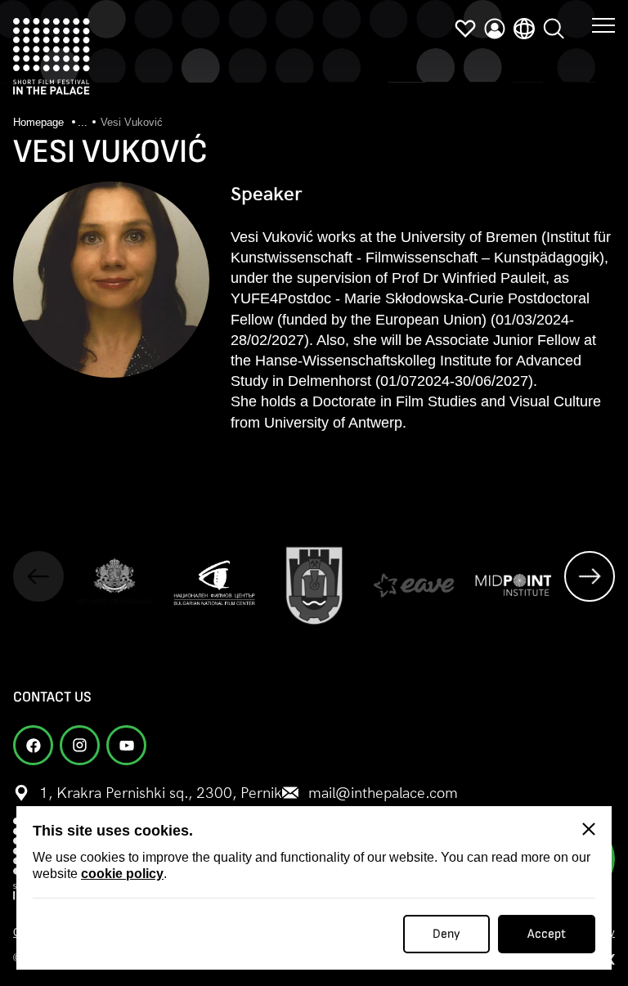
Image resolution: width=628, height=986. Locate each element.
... (82, 122)
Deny (446, 934)
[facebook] (33, 745)
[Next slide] (589, 576)
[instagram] (80, 745)
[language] (524, 28)
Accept (546, 934)
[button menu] (603, 24)
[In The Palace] (51, 56)
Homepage (40, 122)
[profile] (494, 28)
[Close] (589, 829)
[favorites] (465, 28)
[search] (553, 28)
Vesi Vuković (132, 122)
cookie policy (122, 874)
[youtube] (126, 745)
